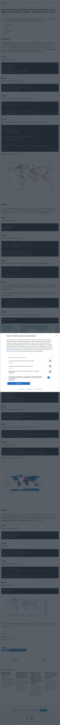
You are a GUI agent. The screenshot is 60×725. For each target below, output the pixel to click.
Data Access (30, 389)
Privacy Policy (38, 389)
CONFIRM (19, 383)
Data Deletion (21, 389)
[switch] (49, 361)
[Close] (56, 336)
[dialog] (30, 362)
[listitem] (30, 357)
